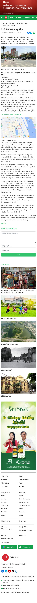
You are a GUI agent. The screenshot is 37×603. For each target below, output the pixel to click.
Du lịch (3, 495)
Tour (11, 17)
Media (21, 515)
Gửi (18, 255)
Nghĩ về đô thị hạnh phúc (10, 344)
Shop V (34, 17)
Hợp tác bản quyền (7, 538)
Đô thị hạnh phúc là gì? (9, 318)
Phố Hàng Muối (6, 370)
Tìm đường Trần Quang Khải (11, 114)
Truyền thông (23, 479)
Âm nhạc (4, 502)
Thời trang (4, 505)
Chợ (20, 476)
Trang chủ (4, 23)
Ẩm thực (4, 499)
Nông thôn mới (23, 502)
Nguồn (3, 223)
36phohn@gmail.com (14, 588)
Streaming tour (5, 521)
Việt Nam (18, 17)
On (2, 17)
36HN (26, 527)
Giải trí (3, 515)
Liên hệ (3, 535)
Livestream (22, 521)
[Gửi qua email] (34, 33)
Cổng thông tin (5, 492)
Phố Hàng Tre (6, 396)
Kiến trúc (4, 512)
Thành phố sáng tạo (9, 25)
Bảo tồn (21, 512)
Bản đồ (21, 486)
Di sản (21, 508)
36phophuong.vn (6, 529)
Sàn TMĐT (4, 486)
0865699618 (15, 585)
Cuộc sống (22, 492)
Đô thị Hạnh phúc (22, 23)
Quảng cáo (22, 535)
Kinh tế (21, 495)
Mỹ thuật (4, 508)
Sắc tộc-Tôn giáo (24, 505)
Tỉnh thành (26, 17)
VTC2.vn (29, 530)
